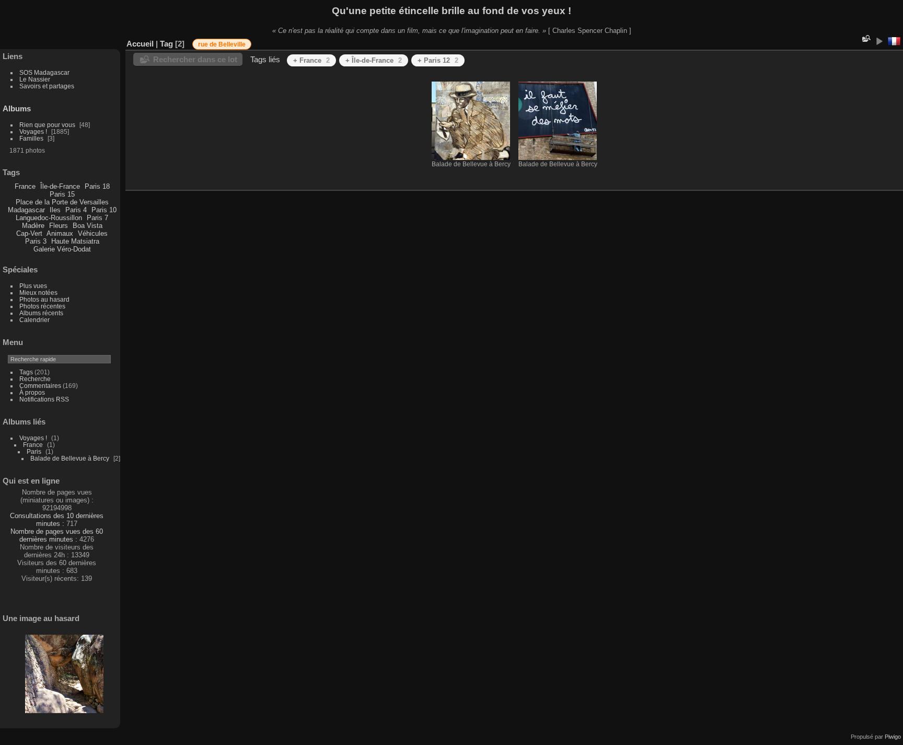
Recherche (35, 378)
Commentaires (40, 385)
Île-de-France (60, 186)
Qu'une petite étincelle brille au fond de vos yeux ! (451, 10)
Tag (166, 43)
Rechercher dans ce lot (195, 59)
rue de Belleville (222, 44)
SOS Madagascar (44, 72)
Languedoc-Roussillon (49, 218)
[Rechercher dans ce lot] (865, 38)
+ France (311, 60)
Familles (31, 138)
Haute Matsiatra (75, 241)
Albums (17, 108)
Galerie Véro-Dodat (62, 249)
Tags (26, 372)
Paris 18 (97, 186)
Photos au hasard (44, 299)
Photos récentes (42, 306)
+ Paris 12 (438, 60)
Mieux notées (38, 292)
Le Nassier (34, 79)
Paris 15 (62, 194)
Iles (55, 210)
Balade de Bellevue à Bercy (69, 458)
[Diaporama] (879, 41)
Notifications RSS (44, 399)
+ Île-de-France (373, 60)
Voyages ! (33, 131)
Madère (33, 226)
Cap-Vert (29, 233)
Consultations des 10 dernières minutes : (56, 520)
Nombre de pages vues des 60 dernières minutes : (56, 535)
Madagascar (26, 210)
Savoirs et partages (46, 86)
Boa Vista (87, 226)
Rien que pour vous (48, 124)
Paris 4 (76, 210)
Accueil (140, 43)
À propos (32, 392)
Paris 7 (97, 218)
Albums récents (41, 313)
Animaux (60, 233)
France (25, 186)
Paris (34, 451)
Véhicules (93, 233)
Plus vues (33, 285)
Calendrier (34, 319)
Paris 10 (104, 210)
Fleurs (58, 226)
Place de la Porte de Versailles (62, 202)
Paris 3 (36, 241)
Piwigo (893, 736)
